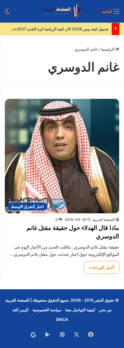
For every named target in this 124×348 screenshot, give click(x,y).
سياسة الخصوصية (47, 309)
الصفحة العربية (104, 219)
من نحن (105, 309)
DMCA (62, 319)
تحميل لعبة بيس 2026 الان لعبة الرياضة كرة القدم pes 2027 (59, 29)
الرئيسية (108, 49)
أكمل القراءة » (101, 267)
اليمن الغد (20, 309)
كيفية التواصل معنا (80, 309)
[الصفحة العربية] (62, 11)
